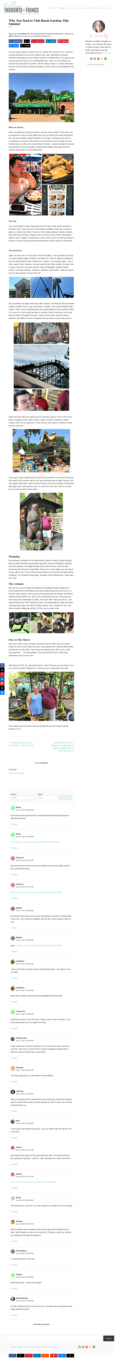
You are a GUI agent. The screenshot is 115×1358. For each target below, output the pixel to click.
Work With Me (48, 1347)
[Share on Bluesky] (2, 692)
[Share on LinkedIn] (2, 679)
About (20, 1347)
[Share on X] (2, 670)
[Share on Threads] (2, 688)
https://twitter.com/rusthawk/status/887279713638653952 (33, 1182)
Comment (13, 769)
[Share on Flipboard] (2, 683)
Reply (15, 824)
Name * (14, 794)
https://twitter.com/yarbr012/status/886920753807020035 (40, 946)
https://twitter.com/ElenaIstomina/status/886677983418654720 (35, 842)
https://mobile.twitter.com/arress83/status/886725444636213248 (36, 892)
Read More (106, 53)
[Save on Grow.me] (72, 41)
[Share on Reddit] (45, 1355)
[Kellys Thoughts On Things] (22, 8)
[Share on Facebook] (12, 1355)
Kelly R (12, 26)
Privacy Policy (32, 1347)
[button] (41, 1325)
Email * (40, 794)
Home (13, 1347)
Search (108, 1338)
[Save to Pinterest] (29, 1355)
